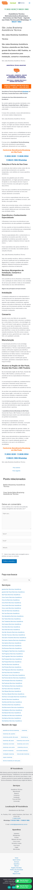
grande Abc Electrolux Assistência (11, 589)
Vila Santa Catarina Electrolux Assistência (13, 640)
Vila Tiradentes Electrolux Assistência (12, 621)
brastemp (24, 730)
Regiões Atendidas (16, 867)
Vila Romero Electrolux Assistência (11, 645)
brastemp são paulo (8, 740)
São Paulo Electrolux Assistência (11, 594)
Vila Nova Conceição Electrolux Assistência (14, 696)
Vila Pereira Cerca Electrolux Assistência (13, 675)
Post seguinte (16, 470)
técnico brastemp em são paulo (11, 760)
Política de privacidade (16, 869)
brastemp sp (24, 737)
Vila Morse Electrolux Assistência (11, 704)
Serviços (16, 862)
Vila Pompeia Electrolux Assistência (12, 659)
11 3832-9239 (10, 9)
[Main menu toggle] (29, 3)
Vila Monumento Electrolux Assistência (13, 707)
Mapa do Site (16, 873)
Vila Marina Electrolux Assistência (11, 718)
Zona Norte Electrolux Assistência (11, 602)
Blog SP (16, 871)
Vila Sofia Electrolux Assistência (11, 629)
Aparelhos (16, 864)
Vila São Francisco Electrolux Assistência (13, 635)
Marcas (16, 865)
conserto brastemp (8, 750)
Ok (9, 887)
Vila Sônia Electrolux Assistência (11, 627)
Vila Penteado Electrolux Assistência (12, 680)
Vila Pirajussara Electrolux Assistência (12, 670)
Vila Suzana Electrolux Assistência (11, 624)
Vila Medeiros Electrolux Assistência (12, 710)
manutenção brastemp (23, 754)
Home (16, 858)
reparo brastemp (7, 757)
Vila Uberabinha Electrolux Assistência (12, 616)
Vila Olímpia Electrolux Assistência (11, 691)
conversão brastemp (22, 750)
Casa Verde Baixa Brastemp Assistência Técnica (13, 493)
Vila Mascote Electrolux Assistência (12, 715)
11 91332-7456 (14, 820)
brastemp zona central (23, 740)
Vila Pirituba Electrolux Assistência (11, 667)
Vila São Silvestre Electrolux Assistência (13, 632)
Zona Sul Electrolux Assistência (11, 600)
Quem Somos (16, 860)
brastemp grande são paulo (10, 737)
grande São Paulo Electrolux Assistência (13, 592)
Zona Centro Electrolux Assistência (12, 597)
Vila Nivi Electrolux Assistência (10, 699)
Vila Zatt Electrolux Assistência (10, 610)
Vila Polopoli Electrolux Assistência (11, 661)
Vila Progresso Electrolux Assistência (12, 653)
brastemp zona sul (23, 747)
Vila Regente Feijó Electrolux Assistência (13, 651)
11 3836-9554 (23, 156)
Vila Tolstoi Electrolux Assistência (11, 619)
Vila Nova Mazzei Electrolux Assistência (13, 694)
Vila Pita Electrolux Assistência (10, 664)
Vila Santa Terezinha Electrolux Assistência (14, 637)
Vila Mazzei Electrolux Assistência (11, 712)
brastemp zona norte (23, 744)
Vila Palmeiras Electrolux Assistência (12, 686)
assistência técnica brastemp (11, 730)
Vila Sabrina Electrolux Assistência (11, 643)
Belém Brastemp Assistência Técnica (14, 485)
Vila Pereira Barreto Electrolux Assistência (14, 678)
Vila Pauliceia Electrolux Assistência (12, 683)
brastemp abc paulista (9, 733)
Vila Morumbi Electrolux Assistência (12, 702)
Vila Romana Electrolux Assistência (12, 648)
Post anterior (16, 467)
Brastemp (25, 91)
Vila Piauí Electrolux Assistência (11, 672)
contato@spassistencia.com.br (18, 824)
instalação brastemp (8, 754)
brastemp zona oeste (9, 747)
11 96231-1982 (25, 820)
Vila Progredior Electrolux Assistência (12, 656)
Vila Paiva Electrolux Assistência (11, 688)
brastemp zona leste (8, 744)
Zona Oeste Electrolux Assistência (11, 605)
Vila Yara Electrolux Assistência (10, 613)
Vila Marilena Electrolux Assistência (12, 721)
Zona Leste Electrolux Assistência (11, 608)
